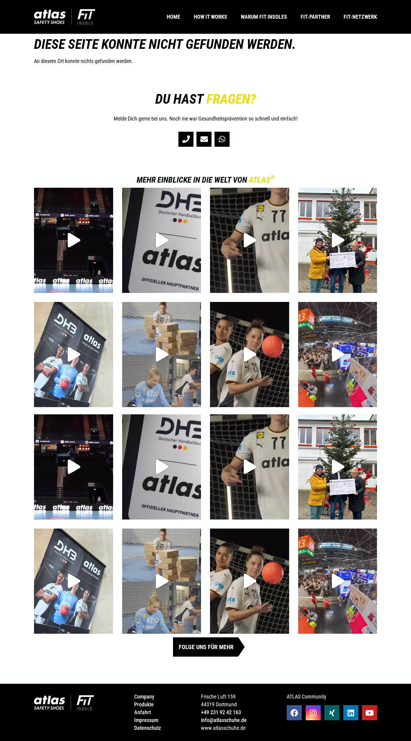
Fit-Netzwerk (360, 17)
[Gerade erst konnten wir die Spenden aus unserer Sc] (337, 240)
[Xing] (331, 712)
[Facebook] (294, 712)
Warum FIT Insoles (264, 17)
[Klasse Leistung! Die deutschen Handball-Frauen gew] (249, 240)
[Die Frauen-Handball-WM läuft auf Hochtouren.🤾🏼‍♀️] (161, 354)
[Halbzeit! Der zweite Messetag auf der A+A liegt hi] (337, 354)
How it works (210, 17)
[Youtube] (369, 712)
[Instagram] (313, 712)
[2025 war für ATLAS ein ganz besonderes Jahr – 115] (73, 240)
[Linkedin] (350, 712)
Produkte (144, 704)
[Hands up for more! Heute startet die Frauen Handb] (249, 354)
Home (173, 17)
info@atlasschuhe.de (224, 720)
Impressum (146, 720)
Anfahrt (142, 712)
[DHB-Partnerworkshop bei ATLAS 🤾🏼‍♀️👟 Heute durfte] (73, 354)
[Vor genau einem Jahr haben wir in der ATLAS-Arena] (161, 240)
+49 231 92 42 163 (221, 712)
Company (145, 696)
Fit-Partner (315, 17)
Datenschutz (147, 728)
